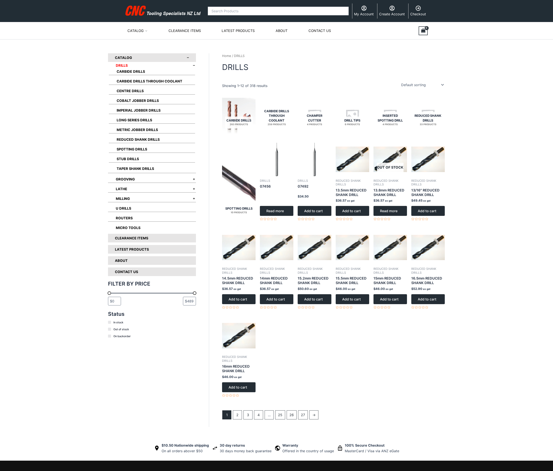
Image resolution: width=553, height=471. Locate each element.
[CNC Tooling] (163, 11)
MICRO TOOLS (128, 228)
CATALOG (135, 30)
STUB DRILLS (128, 159)
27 (303, 415)
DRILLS (122, 65)
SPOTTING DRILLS (132, 149)
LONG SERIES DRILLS (134, 120)
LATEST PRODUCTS (238, 30)
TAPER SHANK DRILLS (135, 168)
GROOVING (125, 179)
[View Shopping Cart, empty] (423, 30)
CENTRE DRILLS (130, 91)
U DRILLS (123, 208)
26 (291, 415)
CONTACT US (319, 30)
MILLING (123, 198)
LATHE (121, 189)
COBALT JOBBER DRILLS (138, 100)
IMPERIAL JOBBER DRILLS (138, 110)
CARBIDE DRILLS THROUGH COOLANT (149, 81)
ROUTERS (124, 218)
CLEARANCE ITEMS (184, 30)
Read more (275, 211)
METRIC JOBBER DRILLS (137, 130)
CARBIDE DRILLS (131, 71)
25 (280, 415)
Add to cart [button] (313, 211)
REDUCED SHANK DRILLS (138, 139)
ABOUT (282, 30)
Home (226, 56)
